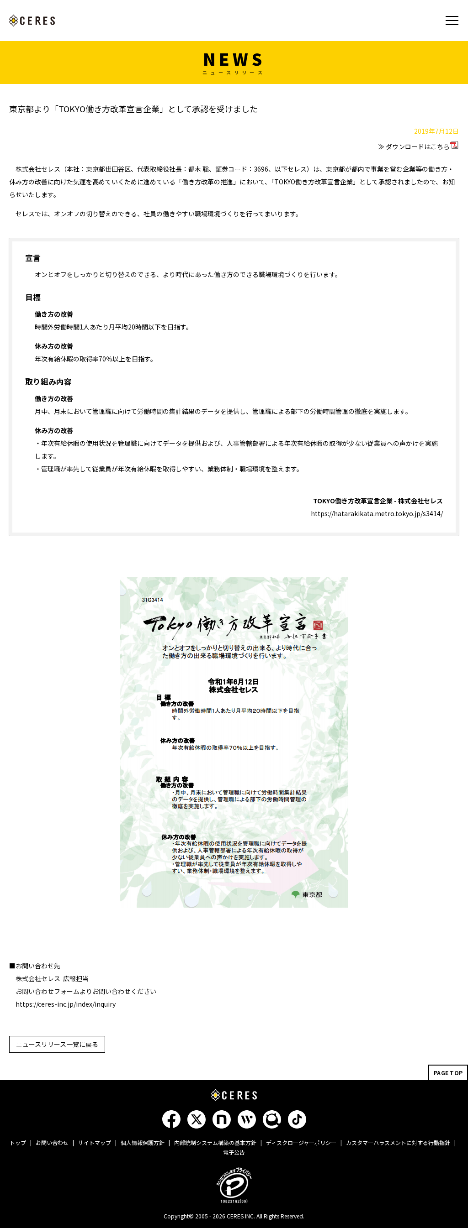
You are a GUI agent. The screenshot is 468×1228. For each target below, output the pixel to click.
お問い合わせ (52, 1142)
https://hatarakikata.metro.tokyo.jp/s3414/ (377, 513)
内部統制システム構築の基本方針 (215, 1142)
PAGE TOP (448, 1072)
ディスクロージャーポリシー (301, 1142)
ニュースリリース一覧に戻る (57, 1044)
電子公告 (234, 1152)
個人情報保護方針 (143, 1142)
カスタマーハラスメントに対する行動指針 (398, 1142)
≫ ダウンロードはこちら (414, 146)
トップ (18, 1142)
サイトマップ (94, 1142)
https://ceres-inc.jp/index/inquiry (66, 1004)
